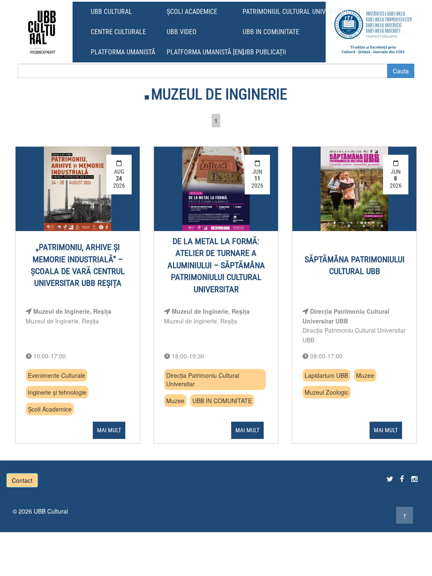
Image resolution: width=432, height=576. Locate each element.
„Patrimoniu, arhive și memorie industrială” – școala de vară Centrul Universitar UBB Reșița (78, 265)
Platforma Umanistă (123, 52)
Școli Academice (192, 12)
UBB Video (182, 32)
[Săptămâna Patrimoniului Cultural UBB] (354, 189)
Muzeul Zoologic (326, 392)
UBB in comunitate (271, 32)
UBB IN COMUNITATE (222, 400)
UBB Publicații (264, 52)
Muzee (175, 400)
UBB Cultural (111, 12)
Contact (22, 480)
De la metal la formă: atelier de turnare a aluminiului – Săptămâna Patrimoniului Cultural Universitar (216, 265)
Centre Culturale (118, 32)
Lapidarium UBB (326, 375)
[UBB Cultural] (42, 31)
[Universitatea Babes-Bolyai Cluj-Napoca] (373, 32)
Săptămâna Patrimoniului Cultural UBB (355, 265)
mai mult (109, 430)
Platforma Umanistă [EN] (205, 52)
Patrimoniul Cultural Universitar (295, 12)
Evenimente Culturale (56, 375)
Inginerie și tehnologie (57, 392)
